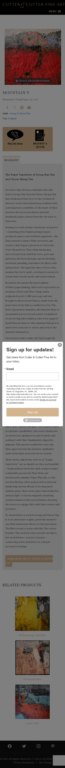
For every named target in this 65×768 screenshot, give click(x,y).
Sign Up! (32, 412)
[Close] (60, 345)
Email (10, 369)
